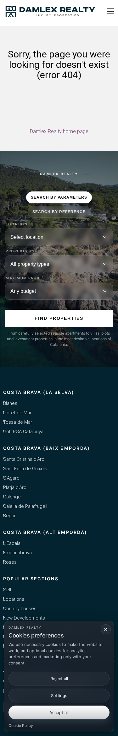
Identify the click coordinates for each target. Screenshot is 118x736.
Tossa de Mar (17, 422)
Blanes (10, 403)
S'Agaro (11, 478)
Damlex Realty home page (59, 131)
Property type (23, 251)
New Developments (24, 618)
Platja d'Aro (14, 487)
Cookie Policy (20, 725)
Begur (9, 515)
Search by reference (58, 212)
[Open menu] (110, 11)
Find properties (59, 318)
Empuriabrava (17, 553)
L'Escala (11, 543)
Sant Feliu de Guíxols (25, 468)
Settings (59, 695)
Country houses (20, 608)
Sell (7, 590)
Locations (13, 599)
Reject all (59, 678)
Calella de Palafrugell (25, 506)
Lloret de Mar (17, 413)
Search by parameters (59, 197)
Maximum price (23, 278)
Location (16, 224)
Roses (10, 562)
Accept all (59, 712)
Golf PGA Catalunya (23, 431)
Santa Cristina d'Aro (23, 459)
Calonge (12, 497)
